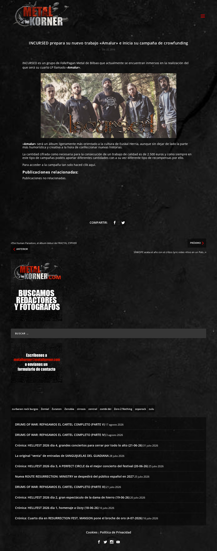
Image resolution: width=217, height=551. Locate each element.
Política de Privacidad (115, 532)
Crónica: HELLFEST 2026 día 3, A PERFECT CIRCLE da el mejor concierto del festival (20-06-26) (81, 466)
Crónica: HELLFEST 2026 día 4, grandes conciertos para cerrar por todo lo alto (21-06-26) (78, 445)
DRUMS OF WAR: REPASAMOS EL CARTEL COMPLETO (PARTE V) (60, 424)
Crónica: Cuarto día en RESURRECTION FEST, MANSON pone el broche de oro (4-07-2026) (78, 518)
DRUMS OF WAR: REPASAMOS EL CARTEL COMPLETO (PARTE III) (60, 487)
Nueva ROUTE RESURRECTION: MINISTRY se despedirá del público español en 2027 (74, 476)
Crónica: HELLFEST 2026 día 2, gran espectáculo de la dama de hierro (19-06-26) (72, 497)
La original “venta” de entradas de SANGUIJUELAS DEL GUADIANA (62, 456)
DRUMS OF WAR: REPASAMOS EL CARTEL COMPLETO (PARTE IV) (60, 435)
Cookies (91, 532)
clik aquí (89, 165)
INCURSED (29, 63)
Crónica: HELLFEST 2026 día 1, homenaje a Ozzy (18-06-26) (57, 508)
